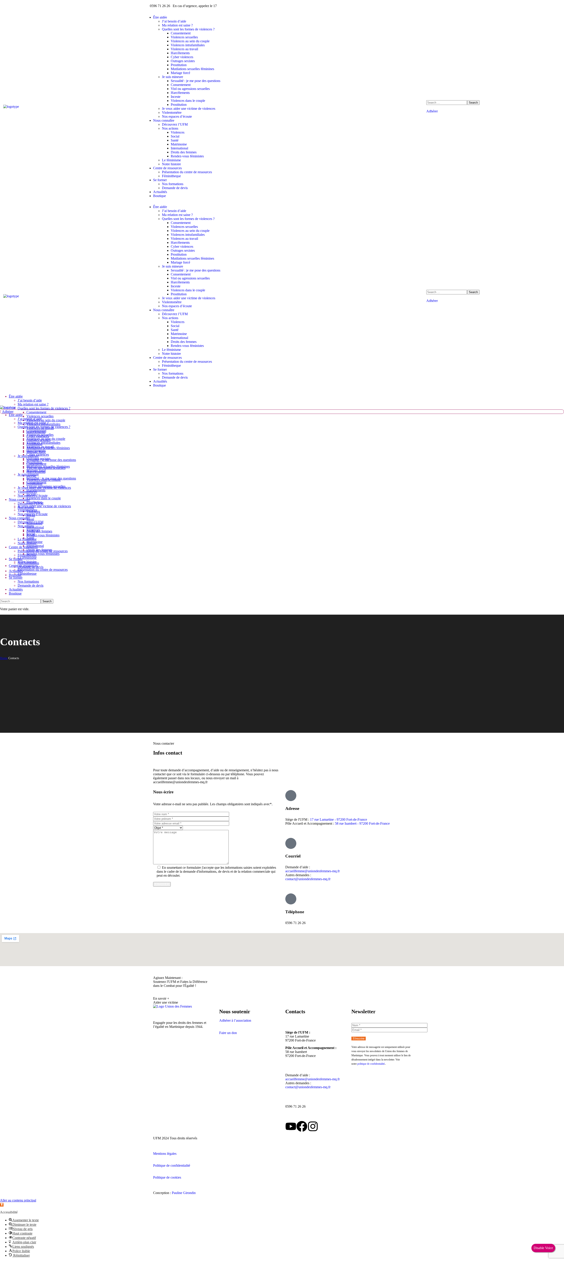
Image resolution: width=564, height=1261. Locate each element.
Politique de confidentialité (171, 1165)
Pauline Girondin (184, 1193)
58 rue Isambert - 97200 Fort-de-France (362, 823)
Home (3, 658)
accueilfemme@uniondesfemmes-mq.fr (312, 871)
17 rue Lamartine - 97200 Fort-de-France (338, 819)
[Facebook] (301, 1126)
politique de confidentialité (371, 1063)
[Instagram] (312, 1126)
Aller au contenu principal (18, 1200)
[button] (493, 111)
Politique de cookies (167, 1177)
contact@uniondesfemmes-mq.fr (307, 879)
